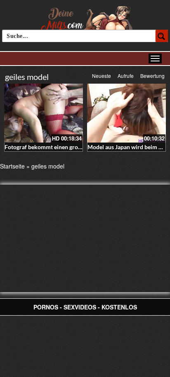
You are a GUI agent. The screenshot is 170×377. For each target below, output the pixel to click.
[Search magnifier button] (162, 36)
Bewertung (152, 75)
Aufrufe (126, 75)
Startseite (12, 166)
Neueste (101, 75)
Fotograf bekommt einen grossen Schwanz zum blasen (74, 146)
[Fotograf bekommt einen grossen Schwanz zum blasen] (43, 113)
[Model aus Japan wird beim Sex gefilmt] (126, 113)
